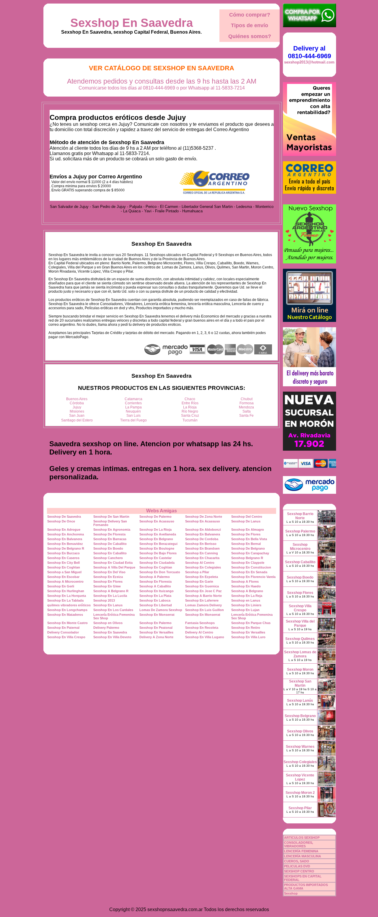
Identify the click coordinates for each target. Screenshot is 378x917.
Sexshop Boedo (300, 577)
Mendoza (246, 407)
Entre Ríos (190, 403)
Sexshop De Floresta (109, 534)
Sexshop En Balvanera (202, 534)
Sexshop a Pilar (197, 572)
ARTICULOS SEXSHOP (302, 837)
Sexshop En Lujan (245, 610)
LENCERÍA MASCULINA (302, 856)
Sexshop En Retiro (245, 627)
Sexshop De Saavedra (64, 516)
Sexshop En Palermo (155, 623)
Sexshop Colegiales (300, 762)
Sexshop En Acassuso (156, 521)
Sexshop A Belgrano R (110, 591)
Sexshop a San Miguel (64, 572)
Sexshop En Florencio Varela (253, 577)
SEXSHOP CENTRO (299, 871)
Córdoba (77, 403)
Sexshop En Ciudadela (157, 562)
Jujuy (77, 407)
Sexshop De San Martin (111, 516)
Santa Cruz (190, 415)
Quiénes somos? (249, 36)
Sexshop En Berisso (200, 543)
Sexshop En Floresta (155, 581)
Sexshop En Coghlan (63, 567)
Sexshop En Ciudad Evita (113, 562)
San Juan (76, 415)
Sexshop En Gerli (60, 586)
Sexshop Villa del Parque (300, 623)
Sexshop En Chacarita (202, 558)
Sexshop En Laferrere (202, 600)
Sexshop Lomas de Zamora (300, 654)
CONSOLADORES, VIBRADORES (298, 844)
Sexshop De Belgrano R (65, 548)
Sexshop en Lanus (245, 600)
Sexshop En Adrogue (63, 529)
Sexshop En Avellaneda (157, 534)
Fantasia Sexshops (200, 623)
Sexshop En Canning (201, 553)
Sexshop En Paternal (63, 627)
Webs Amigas (161, 510)
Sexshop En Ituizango (156, 591)
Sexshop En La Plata (155, 595)
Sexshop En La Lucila (110, 595)
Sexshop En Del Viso (109, 572)
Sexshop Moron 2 (300, 793)
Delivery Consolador (63, 632)
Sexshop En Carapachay (250, 553)
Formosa (246, 403)
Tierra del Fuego (133, 420)
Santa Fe (246, 415)
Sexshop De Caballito (110, 543)
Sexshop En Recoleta (201, 627)
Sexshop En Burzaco (63, 553)
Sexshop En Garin (199, 581)
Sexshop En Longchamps (67, 610)
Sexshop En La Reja (246, 595)
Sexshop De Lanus (245, 521)
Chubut (246, 399)
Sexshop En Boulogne (156, 548)
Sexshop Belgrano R (247, 558)
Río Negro (190, 411)
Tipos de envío (249, 25)
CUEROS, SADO (296, 861)
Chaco (190, 399)
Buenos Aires (76, 399)
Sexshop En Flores (108, 581)
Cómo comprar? (249, 15)
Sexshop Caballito (300, 562)
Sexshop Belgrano (300, 716)
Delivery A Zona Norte (156, 637)
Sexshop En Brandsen (202, 548)
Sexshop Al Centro (199, 562)
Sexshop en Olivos (108, 623)
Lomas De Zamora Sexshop (160, 610)
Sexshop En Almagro (247, 529)
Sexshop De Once (61, 521)
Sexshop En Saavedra (131, 22)
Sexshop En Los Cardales (113, 610)
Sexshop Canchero (108, 558)
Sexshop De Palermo (155, 516)
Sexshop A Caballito (155, 586)
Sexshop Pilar (300, 808)
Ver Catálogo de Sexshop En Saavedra (161, 68)
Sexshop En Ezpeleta (201, 577)
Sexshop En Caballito (110, 553)
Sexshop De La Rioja (155, 529)
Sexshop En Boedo (108, 548)
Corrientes (133, 403)
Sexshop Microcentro (300, 547)
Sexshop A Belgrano (247, 591)
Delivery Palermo (106, 627)
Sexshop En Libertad (155, 605)
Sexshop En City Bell (63, 562)
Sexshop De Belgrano (248, 548)
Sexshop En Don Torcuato (159, 572)
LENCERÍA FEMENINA (301, 851)
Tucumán (190, 420)
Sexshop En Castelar (155, 558)
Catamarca (133, 399)
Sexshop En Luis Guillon (204, 610)
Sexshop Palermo (300, 531)
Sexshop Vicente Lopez (300, 777)
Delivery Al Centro (199, 632)
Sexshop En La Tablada (65, 600)
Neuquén (133, 411)
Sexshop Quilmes (300, 639)
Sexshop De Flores (245, 534)
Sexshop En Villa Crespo (66, 637)
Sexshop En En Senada (249, 572)
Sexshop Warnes (300, 747)
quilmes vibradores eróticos (69, 605)
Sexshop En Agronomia (111, 529)
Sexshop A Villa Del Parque (114, 567)
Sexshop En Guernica (202, 586)
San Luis (133, 415)
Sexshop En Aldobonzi (203, 529)
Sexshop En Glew (107, 586)
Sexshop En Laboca (154, 600)
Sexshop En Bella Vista (249, 539)
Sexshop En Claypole (247, 562)
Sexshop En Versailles (156, 632)
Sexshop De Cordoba (201, 539)
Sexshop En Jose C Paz (203, 591)
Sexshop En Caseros (63, 558)
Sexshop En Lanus (108, 605)
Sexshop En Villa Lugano (204, 637)
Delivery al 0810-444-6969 (309, 52)
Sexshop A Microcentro (65, 581)
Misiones (77, 411)
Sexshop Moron (300, 669)
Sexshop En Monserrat (157, 614)
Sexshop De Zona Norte (203, 516)
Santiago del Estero (77, 420)
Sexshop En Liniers (246, 605)
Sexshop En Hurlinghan (65, 591)
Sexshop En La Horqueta (66, 595)
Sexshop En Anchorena (65, 534)
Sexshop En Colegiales (203, 567)
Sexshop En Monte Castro (67, 623)
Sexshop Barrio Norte (300, 516)
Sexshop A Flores (245, 581)
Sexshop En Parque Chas (251, 623)
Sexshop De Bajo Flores (158, 553)
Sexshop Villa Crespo (300, 608)
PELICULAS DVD (297, 866)
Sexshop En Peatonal (155, 627)
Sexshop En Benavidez (65, 543)
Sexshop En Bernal (246, 543)
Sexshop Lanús (300, 700)
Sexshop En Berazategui (158, 543)
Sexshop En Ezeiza (108, 577)
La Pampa (133, 407)
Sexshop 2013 (104, 600)
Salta (246, 411)
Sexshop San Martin (300, 683)
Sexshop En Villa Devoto (112, 637)
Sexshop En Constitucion (251, 567)
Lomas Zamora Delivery (203, 605)
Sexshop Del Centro (246, 516)
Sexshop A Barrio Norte (203, 595)
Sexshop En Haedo (246, 586)
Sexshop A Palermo (154, 577)
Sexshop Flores (300, 593)
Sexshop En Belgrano (156, 539)
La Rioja (190, 407)
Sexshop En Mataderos (65, 614)
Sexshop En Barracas (109, 539)
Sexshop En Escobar (63, 577)
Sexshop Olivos (300, 731)
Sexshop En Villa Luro (248, 637)
